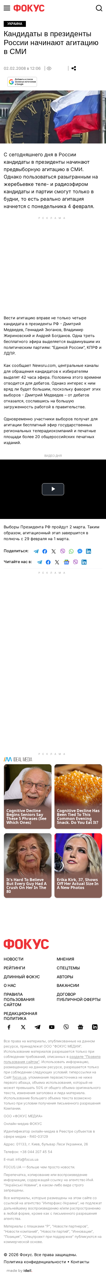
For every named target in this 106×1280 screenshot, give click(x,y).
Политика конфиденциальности (35, 1261)
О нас (10, 985)
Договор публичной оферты (79, 997)
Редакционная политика (20, 1016)
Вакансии (68, 985)
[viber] (66, 1027)
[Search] (99, 8)
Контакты (80, 1261)
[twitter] (23, 1027)
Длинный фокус (22, 976)
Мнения (65, 959)
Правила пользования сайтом (19, 999)
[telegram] (37, 1027)
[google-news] (80, 1027)
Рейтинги (14, 967)
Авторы (65, 976)
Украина (14, 24)
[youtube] (52, 1027)
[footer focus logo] (26, 944)
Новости (13, 959)
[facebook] (9, 1027)
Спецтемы (68, 967)
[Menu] (7, 8)
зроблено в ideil (19, 1271)
